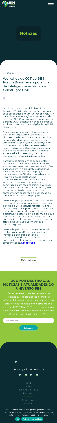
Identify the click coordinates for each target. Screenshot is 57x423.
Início (28, 383)
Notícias (28, 396)
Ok (17, 419)
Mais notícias (28, 260)
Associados (28, 393)
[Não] (53, 414)
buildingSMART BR (28, 389)
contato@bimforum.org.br (28, 369)
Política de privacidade (32, 419)
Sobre (28, 386)
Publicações (28, 400)
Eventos (28, 403)
